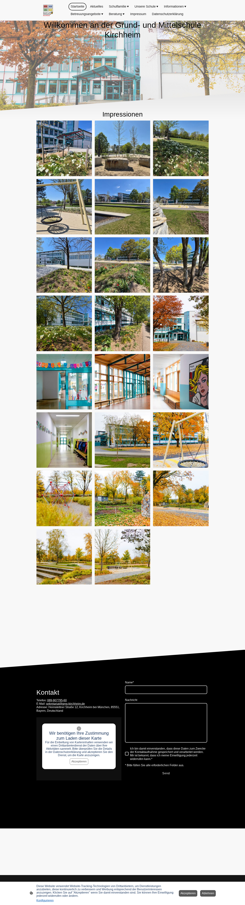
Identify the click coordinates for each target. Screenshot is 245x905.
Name (129, 682)
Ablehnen (208, 893)
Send (166, 773)
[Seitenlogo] (48, 10)
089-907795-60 (57, 700)
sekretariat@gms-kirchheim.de (65, 703)
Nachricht (131, 699)
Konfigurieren (45, 900)
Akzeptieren (79, 761)
